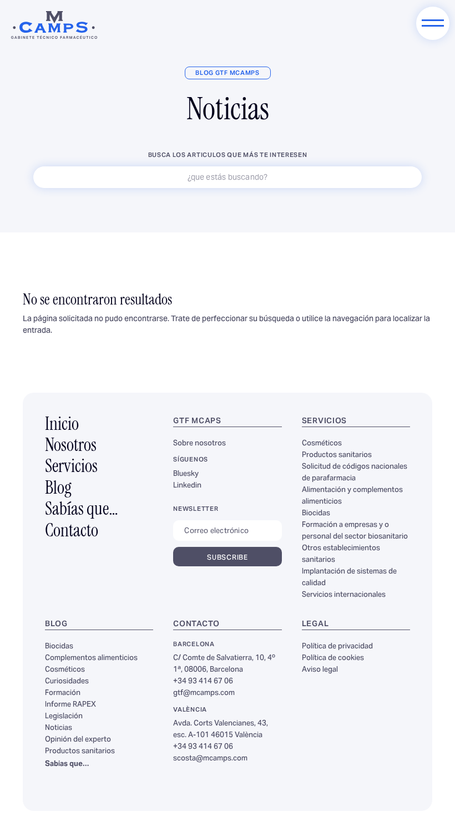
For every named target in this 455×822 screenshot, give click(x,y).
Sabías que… (81, 510)
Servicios (71, 467)
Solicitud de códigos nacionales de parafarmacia (354, 472)
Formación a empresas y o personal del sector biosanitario (355, 531)
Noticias (58, 728)
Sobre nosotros (199, 443)
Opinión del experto (78, 740)
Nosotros (71, 446)
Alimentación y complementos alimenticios (352, 496)
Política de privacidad (337, 646)
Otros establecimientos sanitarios (341, 554)
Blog (58, 489)
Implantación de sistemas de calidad (349, 577)
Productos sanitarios (337, 455)
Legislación (64, 716)
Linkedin (187, 486)
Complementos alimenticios (91, 658)
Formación (62, 693)
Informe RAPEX (70, 705)
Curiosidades (67, 681)
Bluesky (186, 474)
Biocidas (316, 513)
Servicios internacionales (344, 595)
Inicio (62, 425)
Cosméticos (322, 443)
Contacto (71, 532)
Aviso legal (320, 670)
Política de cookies (333, 658)
